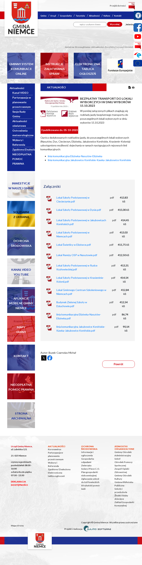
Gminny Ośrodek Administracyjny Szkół (123, 455)
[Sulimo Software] (97, 528)
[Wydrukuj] (133, 87)
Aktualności (94, 16)
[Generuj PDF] (129, 87)
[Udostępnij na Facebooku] (49, 358)
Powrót (118, 364)
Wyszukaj (114, 24)
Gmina (43, 16)
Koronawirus (54, 449)
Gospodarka (66, 16)
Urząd (53, 16)
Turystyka (80, 16)
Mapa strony (17, 525)
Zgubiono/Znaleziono (25, 149)
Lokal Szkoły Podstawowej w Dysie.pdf (78, 209)
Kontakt (117, 16)
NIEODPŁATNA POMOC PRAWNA (21, 159)
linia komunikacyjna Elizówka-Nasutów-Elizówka (75, 156)
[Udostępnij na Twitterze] (43, 358)
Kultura (107, 16)
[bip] (132, 5)
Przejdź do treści (118, 5)
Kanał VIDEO (20, 92)
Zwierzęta (86, 465)
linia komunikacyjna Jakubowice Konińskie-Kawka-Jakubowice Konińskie (89, 160)
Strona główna (82, 47)
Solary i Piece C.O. (90, 468)
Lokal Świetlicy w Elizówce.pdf (73, 244)
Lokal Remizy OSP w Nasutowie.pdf (76, 255)
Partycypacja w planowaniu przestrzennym (21, 102)
